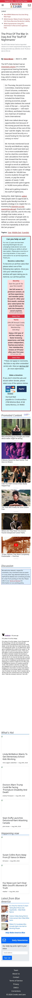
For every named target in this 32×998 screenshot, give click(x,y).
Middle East (16, 232)
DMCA (16, 987)
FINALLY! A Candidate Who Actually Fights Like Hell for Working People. (18, 926)
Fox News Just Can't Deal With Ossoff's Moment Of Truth (15, 885)
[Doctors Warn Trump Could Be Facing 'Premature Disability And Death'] (15, 774)
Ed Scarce (5, 861)
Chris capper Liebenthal (9, 763)
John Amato (6, 826)
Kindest (10, 393)
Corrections (16, 991)
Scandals (25, 232)
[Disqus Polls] (16, 608)
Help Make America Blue (15, 932)
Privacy (16, 984)
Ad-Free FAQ (24, 366)
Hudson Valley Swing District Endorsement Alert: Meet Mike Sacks (19, 918)
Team (16, 970)
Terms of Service (15, 581)
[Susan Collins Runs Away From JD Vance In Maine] (15, 844)
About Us (16, 974)
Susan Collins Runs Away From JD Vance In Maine (14, 856)
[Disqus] (16, 654)
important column (8, 66)
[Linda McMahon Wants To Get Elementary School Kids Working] (15, 744)
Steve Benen (8, 59)
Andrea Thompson (8, 796)
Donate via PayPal (22, 389)
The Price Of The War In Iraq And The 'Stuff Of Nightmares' (14, 36)
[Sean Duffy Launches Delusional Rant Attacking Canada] (15, 807)
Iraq (9, 232)
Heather (5, 891)
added (24, 196)
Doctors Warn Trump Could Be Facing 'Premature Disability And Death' (15, 788)
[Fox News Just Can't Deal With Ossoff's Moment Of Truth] (15, 872)
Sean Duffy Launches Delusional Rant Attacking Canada (15, 820)
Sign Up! (7, 958)
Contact (16, 977)
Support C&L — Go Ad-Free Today (16, 1)
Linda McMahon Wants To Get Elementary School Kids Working (15, 756)
